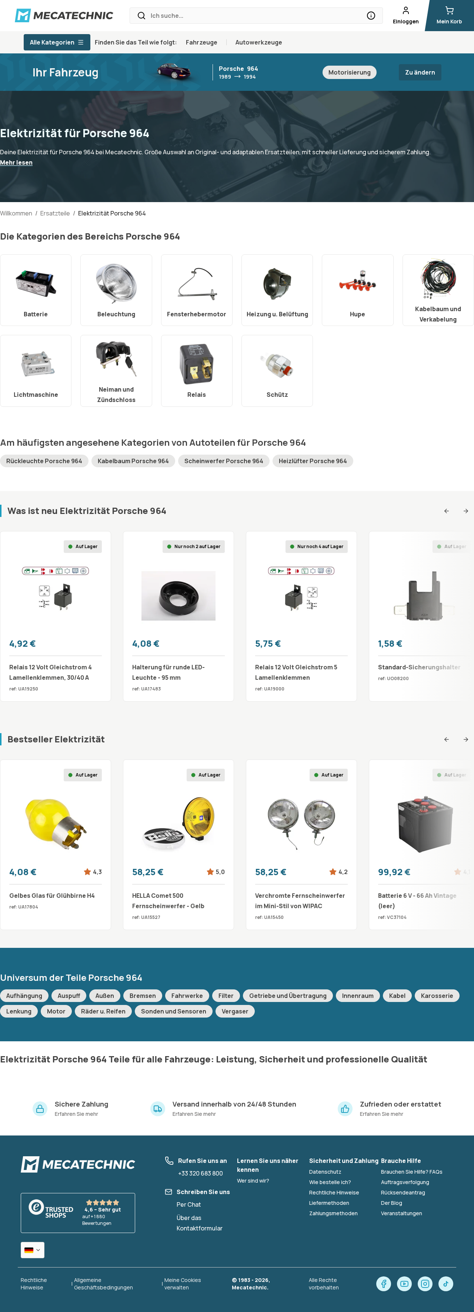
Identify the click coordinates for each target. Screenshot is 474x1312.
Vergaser (235, 1011)
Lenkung (18, 1011)
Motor (56, 1011)
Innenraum (358, 996)
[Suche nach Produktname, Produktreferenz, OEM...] (371, 15)
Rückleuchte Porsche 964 (44, 461)
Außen (105, 996)
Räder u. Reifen (103, 1011)
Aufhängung (24, 996)
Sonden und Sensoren (173, 1011)
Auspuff (69, 996)
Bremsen (143, 996)
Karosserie (437, 996)
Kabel (397, 996)
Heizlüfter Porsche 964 (313, 461)
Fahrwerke (187, 996)
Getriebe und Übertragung (288, 996)
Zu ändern (420, 72)
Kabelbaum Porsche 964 (133, 461)
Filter (226, 996)
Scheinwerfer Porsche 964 (223, 461)
